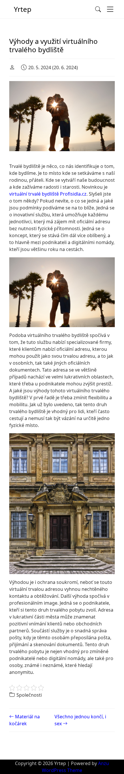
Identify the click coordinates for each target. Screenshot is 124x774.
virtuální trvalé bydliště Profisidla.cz (48, 194)
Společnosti (29, 695)
